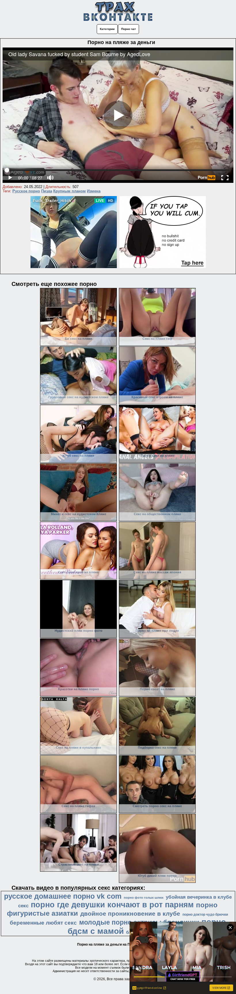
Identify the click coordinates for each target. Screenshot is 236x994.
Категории (107, 29)
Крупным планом (69, 191)
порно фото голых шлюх (143, 897)
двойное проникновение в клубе (130, 913)
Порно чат (128, 29)
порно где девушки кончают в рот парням (112, 904)
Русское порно (26, 191)
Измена (93, 191)
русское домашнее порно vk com (62, 896)
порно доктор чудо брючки (205, 915)
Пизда (46, 191)
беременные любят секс (43, 923)
